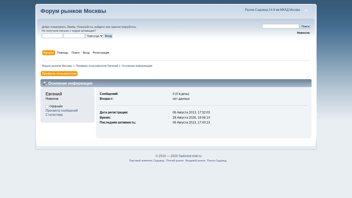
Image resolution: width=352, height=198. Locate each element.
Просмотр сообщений (62, 110)
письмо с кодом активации (76, 30)
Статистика (54, 115)
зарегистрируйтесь (123, 26)
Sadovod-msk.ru (190, 156)
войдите (99, 26)
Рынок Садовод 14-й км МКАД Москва (272, 10)
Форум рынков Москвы (73, 11)
